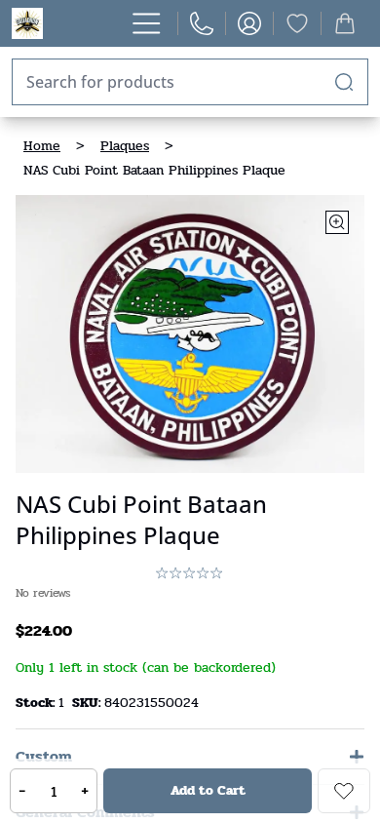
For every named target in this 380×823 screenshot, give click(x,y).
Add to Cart (208, 790)
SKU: (88, 702)
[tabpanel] (190, 334)
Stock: (37, 702)
